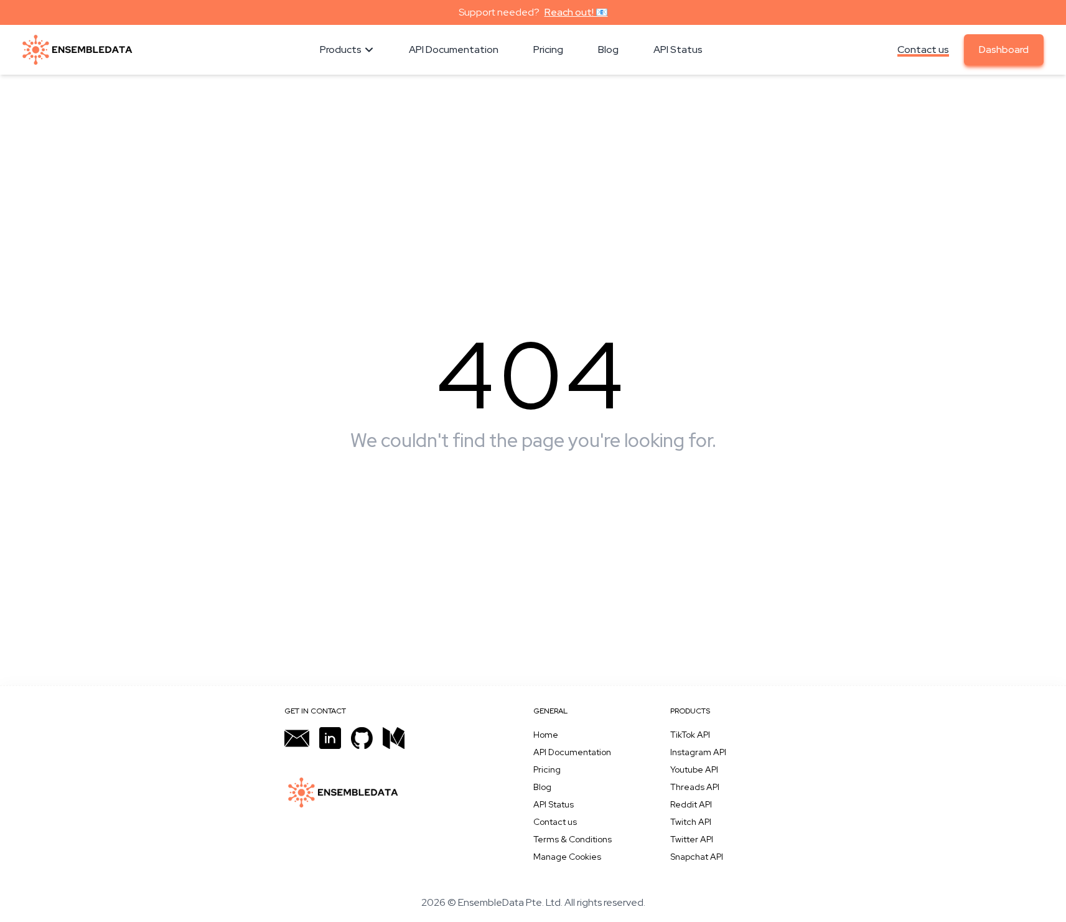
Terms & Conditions (572, 839)
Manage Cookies (567, 856)
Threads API (694, 787)
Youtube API (694, 769)
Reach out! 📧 (576, 12)
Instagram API (698, 752)
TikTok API (690, 734)
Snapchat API (696, 856)
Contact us (923, 49)
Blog (542, 787)
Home (545, 734)
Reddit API (691, 804)
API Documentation (572, 752)
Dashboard (1004, 49)
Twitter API (691, 839)
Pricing (547, 769)
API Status (553, 804)
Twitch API (690, 821)
